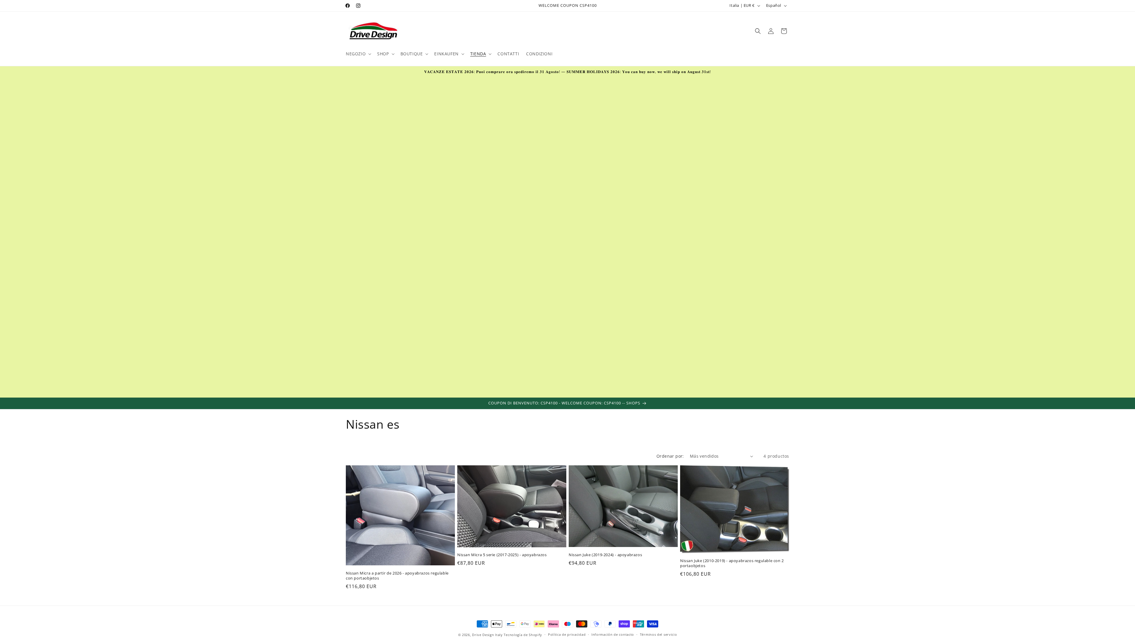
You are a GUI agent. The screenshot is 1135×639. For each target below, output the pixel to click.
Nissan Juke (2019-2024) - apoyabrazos (605, 554)
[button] (358, 54)
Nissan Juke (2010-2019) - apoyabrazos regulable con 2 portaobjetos (732, 563)
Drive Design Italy (487, 634)
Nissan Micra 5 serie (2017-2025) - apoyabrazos (502, 554)
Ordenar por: (670, 456)
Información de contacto (612, 634)
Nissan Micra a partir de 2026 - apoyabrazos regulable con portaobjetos (397, 576)
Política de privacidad (567, 634)
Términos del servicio (658, 634)
